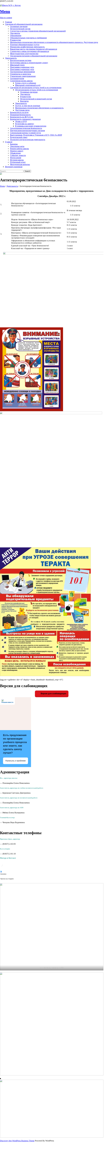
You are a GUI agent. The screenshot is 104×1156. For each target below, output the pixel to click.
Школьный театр (17, 65)
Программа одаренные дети (22, 67)
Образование (15, 35)
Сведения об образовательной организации (23, 24)
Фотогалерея (15, 158)
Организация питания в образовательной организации (33, 56)
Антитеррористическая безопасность (26, 128)
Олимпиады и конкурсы (20, 74)
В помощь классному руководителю (30, 126)
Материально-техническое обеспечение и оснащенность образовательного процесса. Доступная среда (54, 42)
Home (2, 186)
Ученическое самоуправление (23, 76)
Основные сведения (18, 26)
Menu (5, 11)
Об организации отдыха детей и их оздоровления (36, 90)
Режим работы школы (19, 149)
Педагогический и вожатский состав (36, 99)
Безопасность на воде (19, 112)
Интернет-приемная (13, 167)
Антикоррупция (17, 78)
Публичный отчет (18, 162)
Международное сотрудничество (24, 54)
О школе (8, 142)
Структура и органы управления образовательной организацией (38, 31)
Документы (15, 33)
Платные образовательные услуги (24, 44)
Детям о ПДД (21, 121)
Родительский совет (18, 137)
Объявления (15, 153)
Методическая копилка (20, 164)
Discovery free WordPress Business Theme (17, 1141)
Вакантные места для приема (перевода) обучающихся (33, 49)
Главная (8, 22)
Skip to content (6, 18)
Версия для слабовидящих (53, 693)
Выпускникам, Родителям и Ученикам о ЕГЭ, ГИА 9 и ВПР (36, 135)
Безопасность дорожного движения (25, 119)
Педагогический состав (20, 29)
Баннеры (14, 144)
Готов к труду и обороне (25, 83)
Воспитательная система (20, 60)
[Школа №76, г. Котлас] (51, 5)
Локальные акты (17, 146)
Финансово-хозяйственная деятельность (27, 47)
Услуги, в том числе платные (27, 106)
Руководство (15, 40)
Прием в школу (16, 151)
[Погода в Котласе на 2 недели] (7, 878)
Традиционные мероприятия (22, 72)
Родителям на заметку (24, 124)
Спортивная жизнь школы (21, 81)
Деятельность (11, 58)
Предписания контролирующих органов (27, 130)
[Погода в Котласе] (1, 866)
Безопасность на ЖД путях (21, 117)
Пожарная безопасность (20, 115)
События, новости (18, 155)
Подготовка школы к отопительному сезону (29, 63)
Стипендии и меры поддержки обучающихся (29, 51)
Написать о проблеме (15, 761)
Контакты (24, 101)
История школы (17, 160)
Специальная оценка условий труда (25, 133)
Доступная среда (22, 110)
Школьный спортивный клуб (27, 85)
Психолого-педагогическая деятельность (27, 139)
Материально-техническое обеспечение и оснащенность (39, 108)
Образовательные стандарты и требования (28, 38)
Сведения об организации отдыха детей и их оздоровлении (35, 87)
